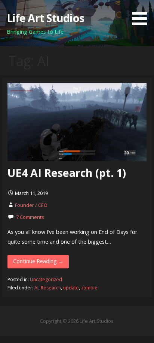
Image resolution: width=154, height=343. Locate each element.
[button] (142, 14)
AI (36, 288)
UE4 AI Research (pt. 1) (66, 172)
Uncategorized (46, 279)
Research (51, 288)
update (71, 288)
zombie (89, 288)
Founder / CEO (31, 205)
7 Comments (30, 217)
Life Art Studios (45, 17)
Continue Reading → (38, 261)
